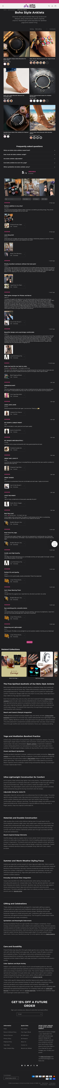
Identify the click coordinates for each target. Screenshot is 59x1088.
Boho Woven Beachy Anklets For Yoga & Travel (42, 58)
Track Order (7, 1045)
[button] (3, 6)
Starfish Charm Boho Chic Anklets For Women (16, 132)
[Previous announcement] (2, 1)
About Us (23, 1041)
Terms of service (43, 1084)
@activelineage (46, 1056)
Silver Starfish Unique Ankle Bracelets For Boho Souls (15, 59)
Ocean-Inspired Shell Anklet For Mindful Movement (40, 96)
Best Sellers (24, 1028)
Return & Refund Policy (10, 1032)
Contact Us (24, 1045)
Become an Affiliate (26, 1048)
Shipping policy (52, 1084)
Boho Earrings (13, 678)
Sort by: (32, 29)
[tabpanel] (29, 421)
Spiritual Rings (39, 678)
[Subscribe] (40, 1014)
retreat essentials (30, 990)
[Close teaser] (51, 540)
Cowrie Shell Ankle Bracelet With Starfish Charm (41, 133)
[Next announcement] (56, 1)
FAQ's (5, 1028)
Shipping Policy (8, 1041)
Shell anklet (31, 758)
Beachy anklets (31, 744)
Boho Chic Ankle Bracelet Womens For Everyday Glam (14, 96)
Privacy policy (52, 1083)
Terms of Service (8, 1035)
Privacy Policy (7, 1038)
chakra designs (50, 934)
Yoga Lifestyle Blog (9, 1048)
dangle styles (18, 891)
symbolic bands (37, 977)
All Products (24, 1038)
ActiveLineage (15, 1083)
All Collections (25, 1035)
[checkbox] (44, 199)
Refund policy (45, 1083)
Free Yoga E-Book (26, 1032)
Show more (29, 642)
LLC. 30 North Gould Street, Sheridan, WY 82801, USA (29, 1083)
